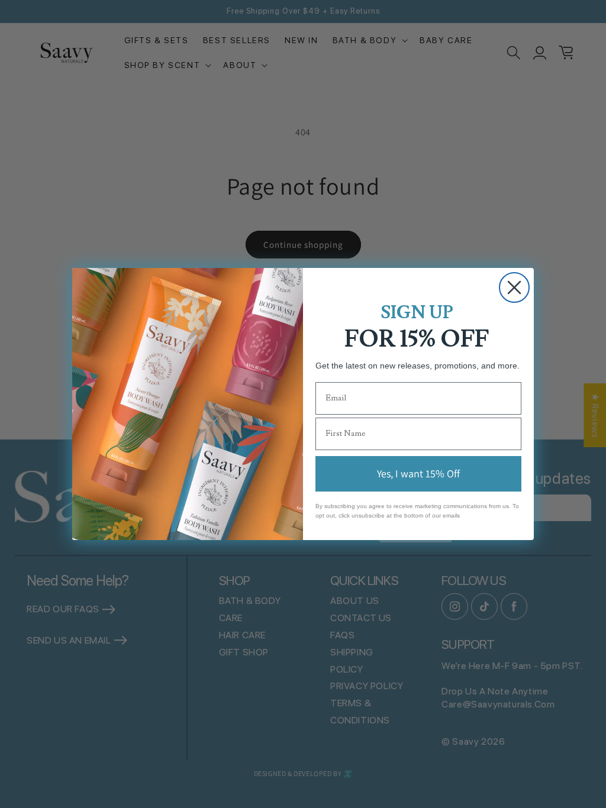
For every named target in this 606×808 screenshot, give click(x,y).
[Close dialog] (514, 287)
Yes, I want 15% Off (418, 473)
